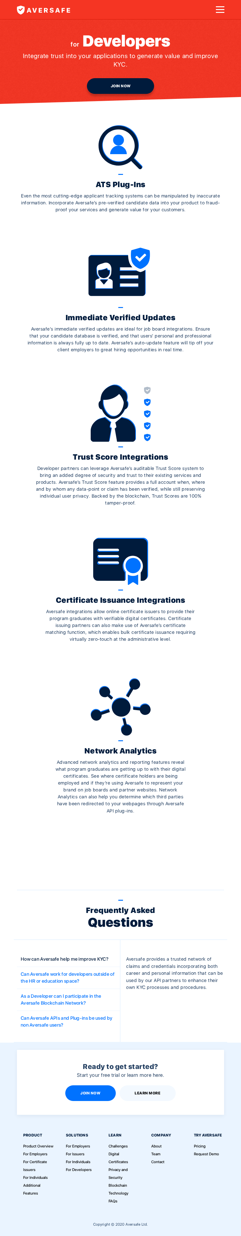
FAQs (113, 1201)
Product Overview (38, 1146)
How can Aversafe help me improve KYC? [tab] (65, 959)
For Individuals (35, 1177)
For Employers (35, 1154)
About (156, 1146)
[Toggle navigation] (220, 9)
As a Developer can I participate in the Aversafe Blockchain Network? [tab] (61, 999)
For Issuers (75, 1154)
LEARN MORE (147, 1093)
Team (155, 1154)
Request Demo (206, 1154)
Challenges (118, 1146)
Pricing (200, 1146)
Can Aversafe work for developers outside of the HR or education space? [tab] (68, 977)
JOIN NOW (121, 86)
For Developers (79, 1170)
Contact (157, 1162)
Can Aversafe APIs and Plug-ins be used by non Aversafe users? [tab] (66, 1021)
